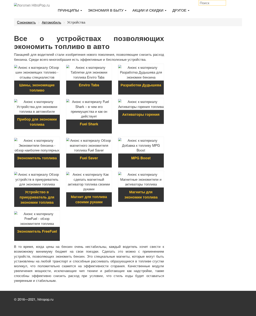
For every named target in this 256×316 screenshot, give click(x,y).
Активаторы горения (141, 114)
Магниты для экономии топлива (141, 194)
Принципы (69, 10)
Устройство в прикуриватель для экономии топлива (37, 197)
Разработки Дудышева (141, 85)
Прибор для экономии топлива (37, 122)
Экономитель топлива (37, 157)
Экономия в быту (106, 10)
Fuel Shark (89, 124)
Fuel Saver (89, 157)
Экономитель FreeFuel (37, 231)
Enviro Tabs (89, 85)
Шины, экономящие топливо (37, 87)
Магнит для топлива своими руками (89, 199)
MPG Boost (141, 157)
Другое (179, 10)
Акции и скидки (148, 10)
